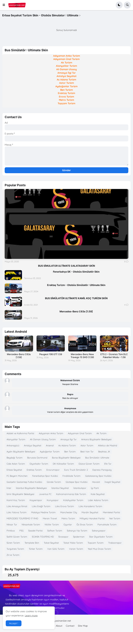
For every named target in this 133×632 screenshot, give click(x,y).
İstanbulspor (79, 488)
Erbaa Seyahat (14, 469)
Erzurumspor (53, 469)
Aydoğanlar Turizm (66, 86)
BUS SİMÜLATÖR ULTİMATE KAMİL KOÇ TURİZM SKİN (76, 298)
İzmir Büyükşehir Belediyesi (20, 494)
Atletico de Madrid (107, 445)
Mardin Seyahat (90, 512)
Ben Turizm (66, 89)
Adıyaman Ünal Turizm (66, 59)
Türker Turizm (36, 548)
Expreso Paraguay (102, 469)
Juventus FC (45, 494)
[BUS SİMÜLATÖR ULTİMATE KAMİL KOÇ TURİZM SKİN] (13, 301)
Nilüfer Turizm (52, 524)
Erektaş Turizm (66, 93)
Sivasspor (63, 536)
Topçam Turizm (66, 103)
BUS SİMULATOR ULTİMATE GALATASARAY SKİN (66, 265)
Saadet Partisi (35, 530)
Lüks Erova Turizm (64, 506)
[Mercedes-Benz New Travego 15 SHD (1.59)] (82, 343)
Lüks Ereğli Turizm (41, 506)
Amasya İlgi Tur (66, 72)
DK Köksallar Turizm (63, 463)
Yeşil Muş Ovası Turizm (99, 548)
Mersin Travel (50, 518)
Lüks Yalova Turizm (16, 512)
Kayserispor (36, 500)
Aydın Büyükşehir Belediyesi (21, 451)
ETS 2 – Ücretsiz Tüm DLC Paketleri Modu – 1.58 (114, 356)
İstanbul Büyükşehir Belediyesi (31, 488)
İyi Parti (95, 488)
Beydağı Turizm (15, 457)
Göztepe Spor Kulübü (76, 482)
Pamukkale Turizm (107, 524)
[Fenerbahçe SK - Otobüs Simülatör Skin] (13, 275)
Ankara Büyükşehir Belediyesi (96, 439)
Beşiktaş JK (104, 451)
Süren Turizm (13, 542)
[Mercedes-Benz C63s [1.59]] (13, 315)
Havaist (96, 482)
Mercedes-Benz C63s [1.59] (76, 311)
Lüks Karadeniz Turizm (90, 506)
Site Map (83, 625)
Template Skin (32, 542)
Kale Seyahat (98, 494)
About (59, 625)
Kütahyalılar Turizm (73, 500)
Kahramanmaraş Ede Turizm (71, 494)
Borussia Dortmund (37, 457)
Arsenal (50, 445)
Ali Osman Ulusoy (66, 69)
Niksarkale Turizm (31, 524)
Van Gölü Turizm (55, 548)
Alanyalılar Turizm (66, 65)
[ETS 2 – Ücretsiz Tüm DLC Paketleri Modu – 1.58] (114, 343)
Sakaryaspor (98, 530)
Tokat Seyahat (51, 542)
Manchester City (68, 512)
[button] (5, 5)
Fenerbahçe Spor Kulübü (45, 475)
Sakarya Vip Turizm (77, 530)
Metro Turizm (66, 99)
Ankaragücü (13, 445)
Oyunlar (68, 524)
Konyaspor (53, 500)
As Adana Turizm (66, 79)
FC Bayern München (17, 475)
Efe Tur (107, 463)
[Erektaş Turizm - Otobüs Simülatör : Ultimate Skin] (13, 288)
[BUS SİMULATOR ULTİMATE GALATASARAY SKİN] (66, 224)
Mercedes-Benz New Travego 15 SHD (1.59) (82, 356)
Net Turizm (114, 518)
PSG (21, 530)
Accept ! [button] (13, 623)
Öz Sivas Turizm (85, 524)
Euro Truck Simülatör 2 (76, 469)
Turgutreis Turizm (15, 548)
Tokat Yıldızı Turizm (73, 542)
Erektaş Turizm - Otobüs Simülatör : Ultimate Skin (76, 285)
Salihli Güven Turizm (17, 536)
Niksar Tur (12, 524)
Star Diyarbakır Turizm (101, 536)
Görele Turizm (54, 482)
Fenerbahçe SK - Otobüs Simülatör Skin (76, 271)
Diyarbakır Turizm (39, 463)
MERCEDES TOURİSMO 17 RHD (22, 518)
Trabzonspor (115, 542)
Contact (70, 625)
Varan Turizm (76, 548)
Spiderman (79, 536)
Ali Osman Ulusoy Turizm (43, 439)
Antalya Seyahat (67, 76)
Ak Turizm (66, 62)
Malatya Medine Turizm (43, 512)
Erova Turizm (66, 96)
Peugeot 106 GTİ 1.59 (50, 354)
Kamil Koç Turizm (16, 500)
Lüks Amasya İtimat (17, 506)
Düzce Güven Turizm (89, 463)
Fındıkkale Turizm (72, 475)
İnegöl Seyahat (112, 482)
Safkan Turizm (54, 530)
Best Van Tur (87, 451)
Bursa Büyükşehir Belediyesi (66, 457)
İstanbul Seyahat (60, 488)
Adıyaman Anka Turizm (66, 55)
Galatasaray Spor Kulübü (98, 475)
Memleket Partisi (111, 512)
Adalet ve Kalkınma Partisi (20, 433)
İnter (9, 488)
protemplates (82, 620)
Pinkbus (11, 530)
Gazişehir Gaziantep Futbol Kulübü (24, 482)
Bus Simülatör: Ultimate (97, 457)
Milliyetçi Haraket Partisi (92, 518)
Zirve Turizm (13, 554)
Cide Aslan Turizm (16, 463)
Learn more (31, 615)
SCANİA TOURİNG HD (43, 536)
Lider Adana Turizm (98, 500)
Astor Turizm (66, 82)
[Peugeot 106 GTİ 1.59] (51, 343)
